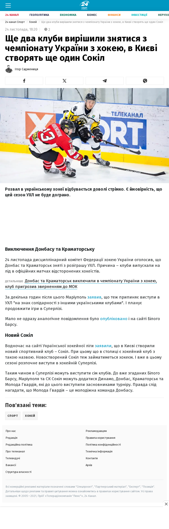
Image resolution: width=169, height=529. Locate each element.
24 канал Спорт (15, 21)
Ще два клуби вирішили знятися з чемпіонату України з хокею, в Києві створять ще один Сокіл (102, 21)
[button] (24, 81)
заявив (94, 297)
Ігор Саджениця (26, 69)
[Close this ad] (166, 504)
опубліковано (113, 318)
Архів (89, 465)
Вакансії (11, 465)
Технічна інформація (99, 451)
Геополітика (39, 15)
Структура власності (18, 472)
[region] (84, 518)
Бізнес (92, 15)
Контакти (92, 458)
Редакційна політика (19, 444)
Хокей (33, 21)
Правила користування (100, 437)
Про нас (11, 431)
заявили (103, 345)
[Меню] (8, 5)
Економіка (68, 15)
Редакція (11, 437)
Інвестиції (139, 15)
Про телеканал (15, 451)
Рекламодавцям (96, 431)
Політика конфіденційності (103, 444)
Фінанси (114, 15)
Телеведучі (13, 458)
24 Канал (12, 15)
